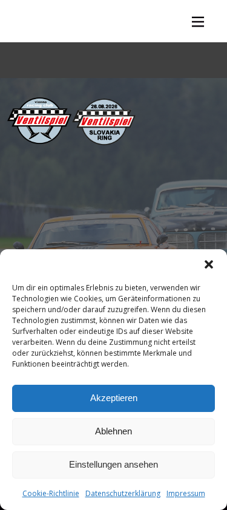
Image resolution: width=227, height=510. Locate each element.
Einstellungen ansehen (113, 464)
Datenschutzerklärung (122, 493)
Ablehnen (113, 431)
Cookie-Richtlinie (50, 493)
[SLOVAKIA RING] (104, 122)
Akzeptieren (113, 398)
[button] (209, 264)
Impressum (185, 493)
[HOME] (39, 120)
